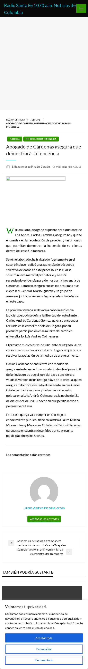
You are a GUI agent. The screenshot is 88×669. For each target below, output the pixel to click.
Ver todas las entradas (44, 519)
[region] (44, 634)
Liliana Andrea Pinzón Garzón (31, 166)
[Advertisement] (44, 63)
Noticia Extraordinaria (41, 139)
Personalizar (44, 649)
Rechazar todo (44, 660)
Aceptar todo (44, 638)
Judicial (35, 119)
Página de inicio (15, 119)
